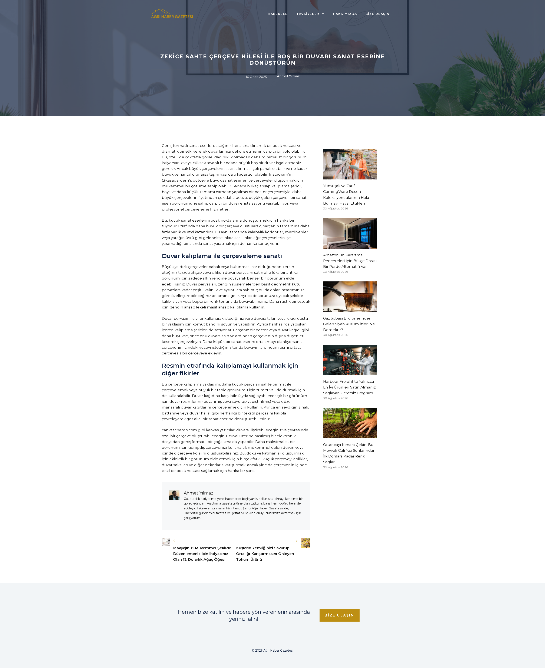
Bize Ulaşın (378, 14)
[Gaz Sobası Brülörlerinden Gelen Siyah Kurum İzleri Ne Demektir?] (350, 309)
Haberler (278, 14)
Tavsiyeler (307, 14)
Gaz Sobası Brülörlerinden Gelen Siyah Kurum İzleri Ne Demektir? (349, 324)
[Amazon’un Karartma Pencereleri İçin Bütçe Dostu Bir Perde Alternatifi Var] (350, 245)
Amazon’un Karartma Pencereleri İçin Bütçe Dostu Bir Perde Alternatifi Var (350, 261)
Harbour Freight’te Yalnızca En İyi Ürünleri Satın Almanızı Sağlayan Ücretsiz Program (350, 387)
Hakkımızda (345, 14)
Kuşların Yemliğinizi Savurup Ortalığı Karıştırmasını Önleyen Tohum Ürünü (265, 554)
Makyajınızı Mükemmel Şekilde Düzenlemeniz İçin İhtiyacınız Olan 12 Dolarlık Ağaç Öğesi (202, 554)
